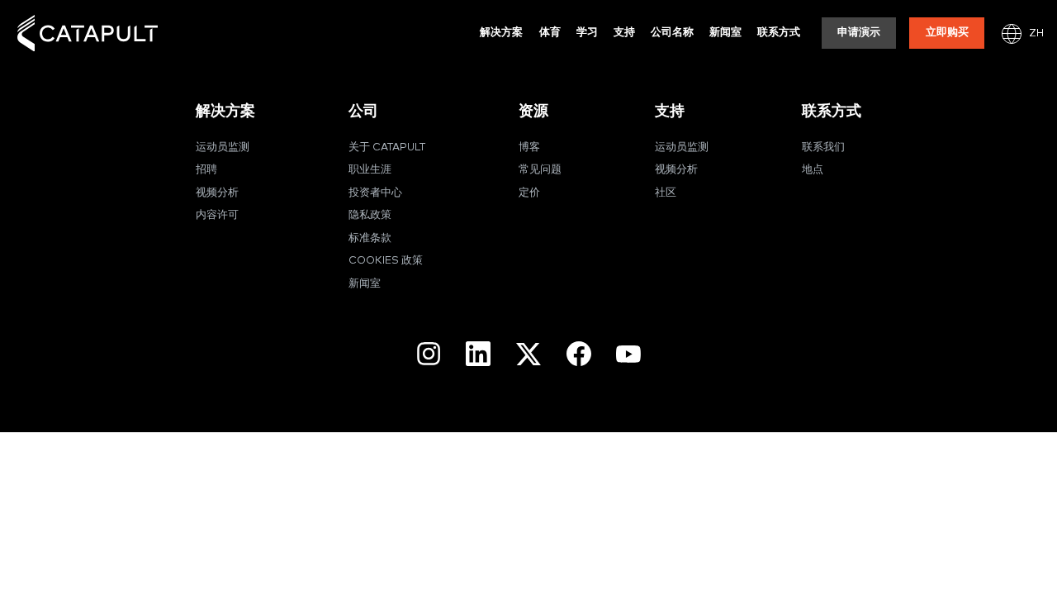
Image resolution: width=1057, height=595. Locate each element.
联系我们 (823, 147)
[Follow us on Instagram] (428, 353)
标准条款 (369, 238)
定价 (529, 193)
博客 (529, 147)
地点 (812, 169)
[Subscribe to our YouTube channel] (628, 353)
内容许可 (217, 215)
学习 (587, 32)
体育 (550, 32)
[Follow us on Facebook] (578, 353)
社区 (665, 193)
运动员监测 (222, 147)
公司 (363, 111)
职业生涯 (369, 169)
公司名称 (672, 32)
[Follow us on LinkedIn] (478, 353)
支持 (624, 32)
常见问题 (540, 169)
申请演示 (858, 32)
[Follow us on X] (528, 354)
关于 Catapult (386, 147)
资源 (533, 111)
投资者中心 (375, 193)
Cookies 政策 (385, 260)
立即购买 (947, 32)
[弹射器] (87, 33)
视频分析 (217, 193)
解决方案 (501, 32)
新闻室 (725, 32)
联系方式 (778, 32)
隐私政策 (369, 215)
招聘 (206, 169)
